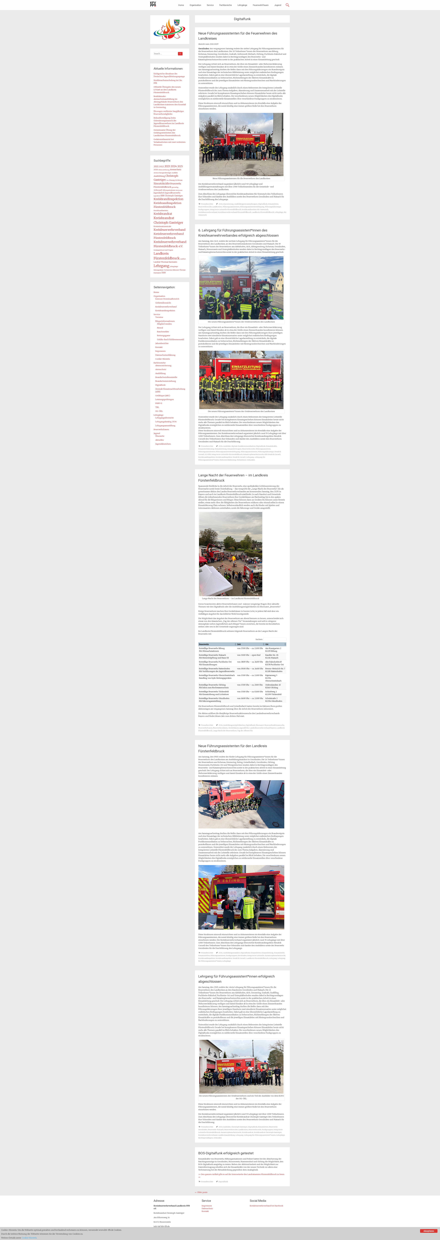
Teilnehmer (241, 460)
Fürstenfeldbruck (162, 187)
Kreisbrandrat (247, 1132)
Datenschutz (207, 1208)
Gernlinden (242, 956)
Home (181, 5)
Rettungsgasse (163, 335)
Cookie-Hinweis (162, 359)
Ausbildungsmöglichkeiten (234, 725)
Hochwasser (179, 190)
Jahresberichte (162, 343)
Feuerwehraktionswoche (274, 725)
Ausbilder (227, 446)
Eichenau (178, 180)
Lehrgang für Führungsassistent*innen (259, 1135)
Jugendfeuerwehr (172, 193)
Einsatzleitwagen (234, 449)
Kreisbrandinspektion (168, 199)
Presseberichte (207, 204)
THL (157, 407)
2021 (156, 166)
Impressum (160, 351)
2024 (221, 446)
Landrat (183, 259)
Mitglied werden (164, 324)
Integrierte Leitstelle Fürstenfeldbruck (225, 209)
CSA (167, 180)
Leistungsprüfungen (164, 399)
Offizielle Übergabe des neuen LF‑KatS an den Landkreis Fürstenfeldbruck (167, 90)
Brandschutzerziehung (165, 381)
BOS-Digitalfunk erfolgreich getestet (226, 1153)
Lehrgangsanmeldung (165, 425)
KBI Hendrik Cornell (272, 454)
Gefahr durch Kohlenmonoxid (170, 339)
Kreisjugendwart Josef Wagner (163, 250)
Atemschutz (175, 169)
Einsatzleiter (273, 204)
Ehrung (172, 180)
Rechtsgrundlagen (205, 1138)
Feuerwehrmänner (220, 728)
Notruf (160, 328)
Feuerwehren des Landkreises (210, 207)
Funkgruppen (203, 209)
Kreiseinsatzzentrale (162, 226)
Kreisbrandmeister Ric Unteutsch (255, 209)
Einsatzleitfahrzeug (206, 449)
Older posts (201, 1192)
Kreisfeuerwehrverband (207, 212)
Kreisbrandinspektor (206, 457)
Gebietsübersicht (163, 303)
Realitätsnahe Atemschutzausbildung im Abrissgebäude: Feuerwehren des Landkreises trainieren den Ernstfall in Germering (170, 101)
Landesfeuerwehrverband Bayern (263, 728)
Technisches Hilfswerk (171, 270)
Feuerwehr (175, 183)
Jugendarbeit (159, 193)
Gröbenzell (158, 190)
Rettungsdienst (159, 270)
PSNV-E (158, 403)
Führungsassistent (263, 449)
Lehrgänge (242, 5)
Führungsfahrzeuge (273, 207)
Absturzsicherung (163, 170)
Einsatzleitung (221, 449)
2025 (220, 204)
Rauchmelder (163, 331)
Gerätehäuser (233, 728)
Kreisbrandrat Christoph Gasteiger (268, 1132)
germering (175, 187)
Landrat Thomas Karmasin (165, 262)
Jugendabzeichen (163, 444)
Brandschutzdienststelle (166, 377)
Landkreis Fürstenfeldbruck (263, 212)
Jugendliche (244, 728)
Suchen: (259, 639)
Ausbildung (159, 176)
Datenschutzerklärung (165, 355)
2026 (156, 170)
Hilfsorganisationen (169, 190)
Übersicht (159, 436)
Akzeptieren (429, 1231)
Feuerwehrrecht (248, 449)
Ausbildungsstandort (231, 953)
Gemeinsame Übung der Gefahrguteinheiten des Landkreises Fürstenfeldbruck (167, 133)
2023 (220, 1127)
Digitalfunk (262, 204)
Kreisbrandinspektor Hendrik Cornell (231, 457)
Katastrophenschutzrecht (253, 454)
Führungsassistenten (231, 207)
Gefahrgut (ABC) (162, 395)
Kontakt (158, 347)
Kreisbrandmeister (161, 211)
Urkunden (251, 460)
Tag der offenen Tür (245, 731)
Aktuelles (159, 440)
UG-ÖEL (159, 411)
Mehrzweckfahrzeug (228, 460)
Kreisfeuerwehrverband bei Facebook (266, 1206)
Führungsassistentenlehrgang (252, 207)
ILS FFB (208, 454)
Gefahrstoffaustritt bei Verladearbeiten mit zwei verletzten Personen (170, 142)
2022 (161, 166)
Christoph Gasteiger (239, 1127)
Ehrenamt (260, 725)
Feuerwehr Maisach (216, 1130)
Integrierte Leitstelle (255, 956)
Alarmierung (228, 204)
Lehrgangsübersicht (164, 418)
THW (163, 273)
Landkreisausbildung (226, 1135)
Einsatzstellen (204, 956)
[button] (235, 644)
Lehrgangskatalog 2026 (166, 422)
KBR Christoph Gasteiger (172, 195)
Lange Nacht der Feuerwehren (225, 731)
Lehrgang (250, 457)
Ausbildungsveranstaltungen (245, 204)
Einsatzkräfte (271, 446)
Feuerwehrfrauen (261, 5)
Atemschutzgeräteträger (162, 173)
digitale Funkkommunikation (243, 446)
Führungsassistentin (249, 452)
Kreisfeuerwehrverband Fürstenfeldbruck (234, 212)
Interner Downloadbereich (167, 299)
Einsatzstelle (279, 953)
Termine (159, 317)
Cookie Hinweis (29, 1238)
